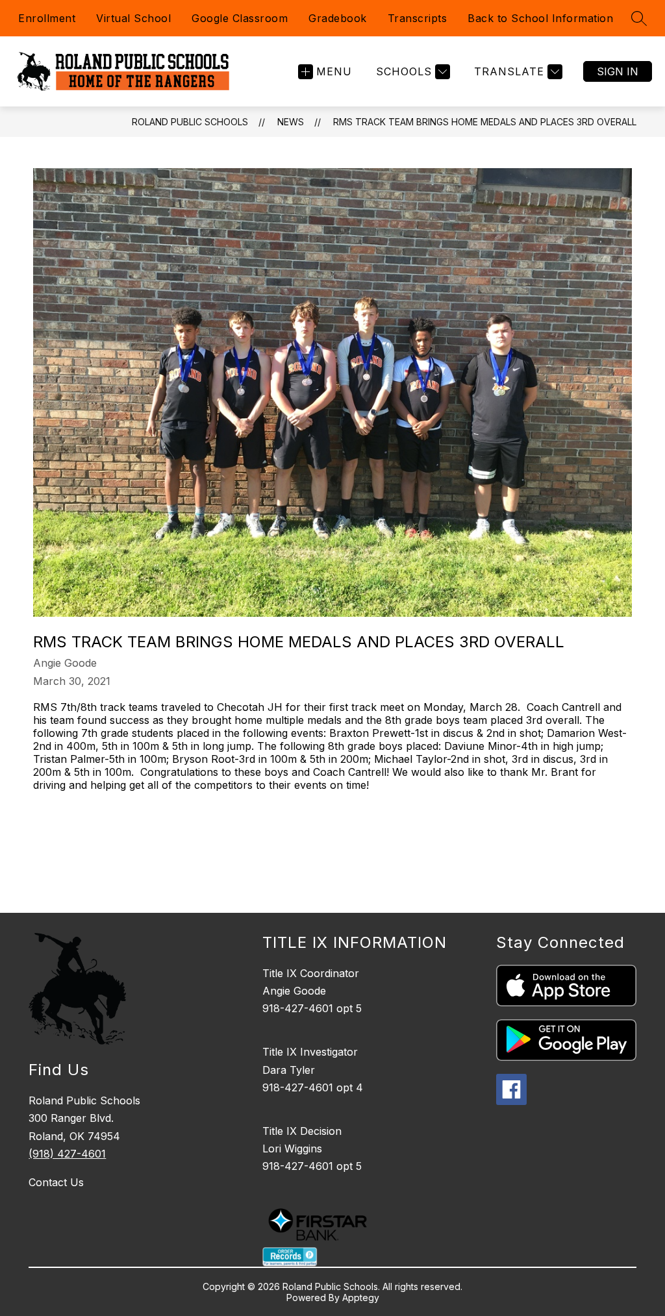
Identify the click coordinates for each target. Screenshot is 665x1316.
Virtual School (133, 18)
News (290, 121)
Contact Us (56, 1182)
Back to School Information (540, 18)
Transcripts (417, 18)
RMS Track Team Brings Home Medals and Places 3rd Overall (484, 121)
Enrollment (46, 18)
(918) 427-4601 (67, 1153)
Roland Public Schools (190, 121)
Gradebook (337, 18)
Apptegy (360, 1297)
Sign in (617, 71)
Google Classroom (240, 18)
